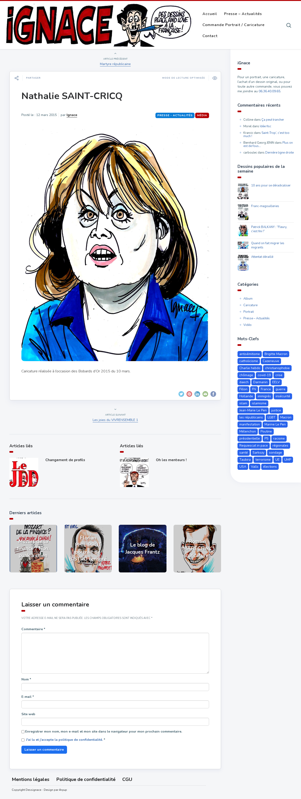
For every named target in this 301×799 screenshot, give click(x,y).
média (202, 115)
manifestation (249, 424)
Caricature (250, 305)
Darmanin (260, 382)
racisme (279, 438)
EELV (276, 382)
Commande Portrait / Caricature (233, 24)
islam (243, 403)
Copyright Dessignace (26, 790)
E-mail (27, 697)
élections (270, 466)
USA (242, 466)
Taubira (245, 459)
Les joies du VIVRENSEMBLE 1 (115, 420)
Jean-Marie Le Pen (253, 410)
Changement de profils (65, 460)
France (266, 389)
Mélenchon (247, 431)
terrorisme (263, 459)
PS (267, 438)
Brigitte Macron (276, 354)
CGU (127, 779)
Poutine (266, 431)
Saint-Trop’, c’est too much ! (266, 134)
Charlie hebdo (249, 368)
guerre (280, 389)
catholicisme (248, 361)
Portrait (248, 312)
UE (277, 459)
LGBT (272, 417)
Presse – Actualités (243, 13)
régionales (280, 445)
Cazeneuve (271, 361)
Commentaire (33, 629)
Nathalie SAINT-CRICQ (72, 96)
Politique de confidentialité (85, 779)
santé (243, 452)
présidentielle (249, 438)
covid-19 (264, 375)
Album (248, 299)
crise (278, 375)
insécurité (283, 396)
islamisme (259, 403)
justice (276, 410)
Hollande (246, 396)
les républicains (251, 417)
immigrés (264, 396)
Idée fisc (265, 126)
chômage (246, 375)
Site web (28, 714)
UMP (287, 459)
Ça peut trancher (272, 120)
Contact (210, 36)
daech (244, 382)
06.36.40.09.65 (269, 91)
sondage (275, 452)
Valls (254, 466)
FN (254, 389)
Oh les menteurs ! (171, 460)
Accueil (209, 13)
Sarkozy (258, 452)
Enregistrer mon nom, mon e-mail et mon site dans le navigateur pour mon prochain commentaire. (103, 731)
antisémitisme (249, 354)
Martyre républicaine (115, 64)
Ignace (72, 115)
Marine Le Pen (275, 424)
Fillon (243, 389)
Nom (26, 679)
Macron (285, 417)
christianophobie (277, 368)
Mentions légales (30, 779)
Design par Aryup (55, 790)
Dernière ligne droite (279, 153)
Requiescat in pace (253, 445)
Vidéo (247, 325)
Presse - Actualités (175, 115)
